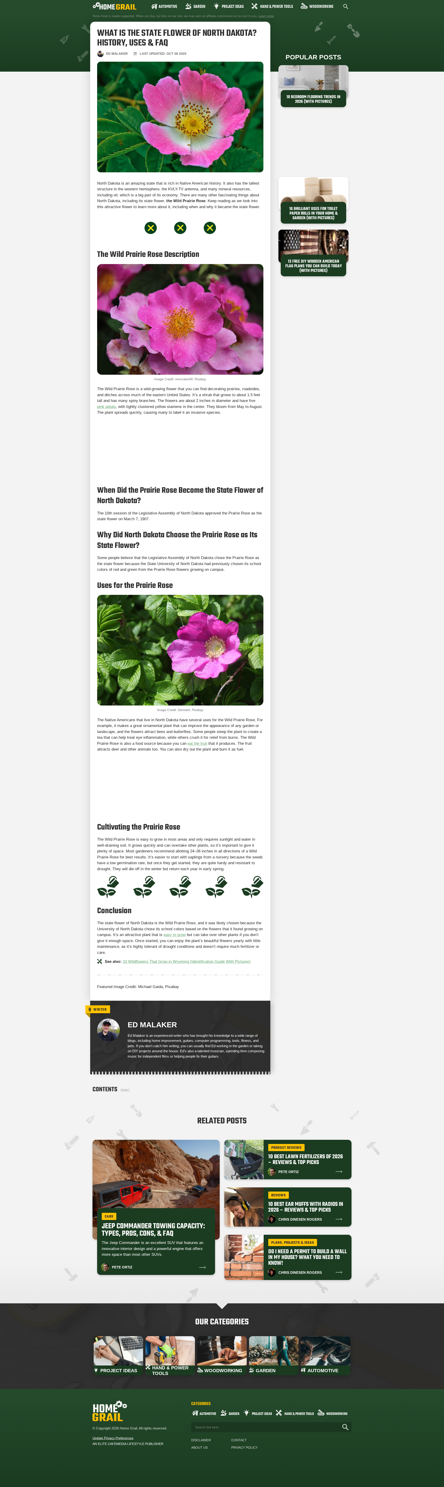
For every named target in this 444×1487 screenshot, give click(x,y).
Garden (199, 6)
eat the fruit (197, 743)
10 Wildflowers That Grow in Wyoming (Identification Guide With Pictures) (187, 961)
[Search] (345, 1427)
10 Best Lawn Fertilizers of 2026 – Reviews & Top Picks (305, 1160)
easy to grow (174, 935)
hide (125, 1090)
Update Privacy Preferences (112, 1438)
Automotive (168, 6)
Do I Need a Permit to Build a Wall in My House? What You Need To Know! (307, 1257)
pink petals (106, 406)
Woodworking (321, 6)
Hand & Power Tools (276, 6)
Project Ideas (233, 6)
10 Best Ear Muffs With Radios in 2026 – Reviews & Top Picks (305, 1207)
